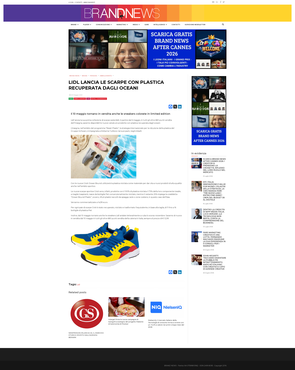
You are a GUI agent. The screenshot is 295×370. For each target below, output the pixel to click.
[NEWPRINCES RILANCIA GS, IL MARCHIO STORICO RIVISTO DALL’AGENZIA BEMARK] (87, 313)
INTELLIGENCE (159, 24)
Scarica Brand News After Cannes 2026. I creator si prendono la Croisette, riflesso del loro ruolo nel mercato (214, 165)
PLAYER (86, 24)
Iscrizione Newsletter (195, 24)
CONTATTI (78, 2)
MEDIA (135, 24)
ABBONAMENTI (89, 2)
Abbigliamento (79, 98)
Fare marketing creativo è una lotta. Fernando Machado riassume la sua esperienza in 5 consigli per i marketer (214, 239)
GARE (147, 24)
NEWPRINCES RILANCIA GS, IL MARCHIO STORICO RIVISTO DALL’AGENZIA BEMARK (86, 335)
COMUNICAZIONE (103, 24)
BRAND (74, 24)
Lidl (78, 285)
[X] (175, 107)
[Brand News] (136, 13)
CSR (88, 98)
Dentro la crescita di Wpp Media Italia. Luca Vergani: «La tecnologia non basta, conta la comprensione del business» (214, 216)
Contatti (176, 24)
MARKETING (121, 24)
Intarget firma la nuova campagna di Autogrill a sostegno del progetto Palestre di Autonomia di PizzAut (125, 321)
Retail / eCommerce (98, 98)
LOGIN (71, 2)
